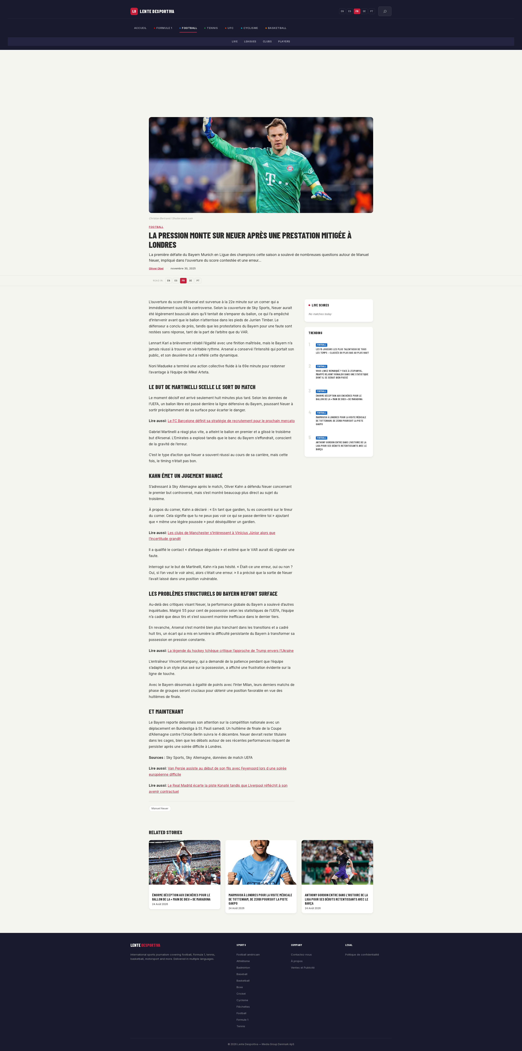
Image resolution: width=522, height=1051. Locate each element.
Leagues (250, 41)
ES (349, 11)
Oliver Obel (156, 268)
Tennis (212, 28)
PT (371, 11)
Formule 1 (164, 28)
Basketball (277, 28)
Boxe (240, 987)
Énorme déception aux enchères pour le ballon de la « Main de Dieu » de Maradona (339, 397)
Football (189, 28)
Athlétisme (243, 961)
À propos (297, 961)
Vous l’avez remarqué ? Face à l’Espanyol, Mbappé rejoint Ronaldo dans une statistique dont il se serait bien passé (342, 374)
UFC (231, 28)
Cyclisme (250, 28)
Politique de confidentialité (362, 954)
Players (284, 41)
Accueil (140, 28)
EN (342, 11)
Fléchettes (243, 1006)
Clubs (267, 41)
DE (364, 11)
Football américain (248, 954)
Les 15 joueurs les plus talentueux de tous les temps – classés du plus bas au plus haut (342, 350)
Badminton (243, 967)
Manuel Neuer (160, 808)
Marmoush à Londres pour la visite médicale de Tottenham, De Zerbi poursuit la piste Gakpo (341, 420)
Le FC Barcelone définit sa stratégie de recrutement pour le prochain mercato (231, 421)
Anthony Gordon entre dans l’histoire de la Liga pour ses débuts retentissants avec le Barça (341, 445)
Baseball (242, 974)
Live (235, 41)
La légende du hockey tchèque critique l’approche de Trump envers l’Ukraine (231, 651)
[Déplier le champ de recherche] (385, 11)
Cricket (241, 993)
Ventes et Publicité (303, 967)
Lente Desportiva (157, 11)
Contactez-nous (301, 954)
